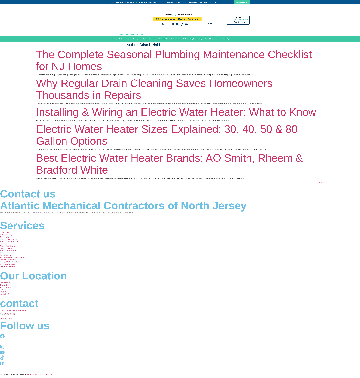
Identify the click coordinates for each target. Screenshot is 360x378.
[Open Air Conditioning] (139, 39)
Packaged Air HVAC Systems (10, 262)
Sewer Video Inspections (8, 239)
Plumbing (3, 244)
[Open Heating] (124, 39)
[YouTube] (177, 24)
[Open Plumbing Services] (155, 39)
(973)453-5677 (10, 314)
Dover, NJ (3, 289)
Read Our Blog (5, 232)
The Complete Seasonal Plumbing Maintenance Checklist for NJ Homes (174, 60)
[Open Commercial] (167, 39)
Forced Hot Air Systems (8, 259)
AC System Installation (7, 253)
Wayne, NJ (3, 292)
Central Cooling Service (8, 264)
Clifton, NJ (3, 285)
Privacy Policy (32, 374)
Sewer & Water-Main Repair (9, 241)
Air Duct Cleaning (6, 235)
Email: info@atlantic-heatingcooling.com (13, 310)
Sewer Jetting (4, 237)
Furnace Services (6, 248)
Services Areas (5, 283)
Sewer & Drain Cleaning (8, 250)
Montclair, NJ (4, 294)
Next (321, 182)
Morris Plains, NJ (5, 287)
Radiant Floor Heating (7, 246)
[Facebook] (163, 24)
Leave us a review (6, 318)
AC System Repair (6, 255)
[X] (167, 24)
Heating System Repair (7, 266)
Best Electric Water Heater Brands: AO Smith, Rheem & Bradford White (169, 164)
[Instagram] (172, 24)
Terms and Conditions (45, 374)
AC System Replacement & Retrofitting (13, 257)
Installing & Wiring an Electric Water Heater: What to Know (176, 112)
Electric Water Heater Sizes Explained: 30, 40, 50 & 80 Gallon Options (167, 135)
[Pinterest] (191, 24)
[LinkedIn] (186, 24)
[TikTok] (181, 24)
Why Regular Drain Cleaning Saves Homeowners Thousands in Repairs (154, 89)
